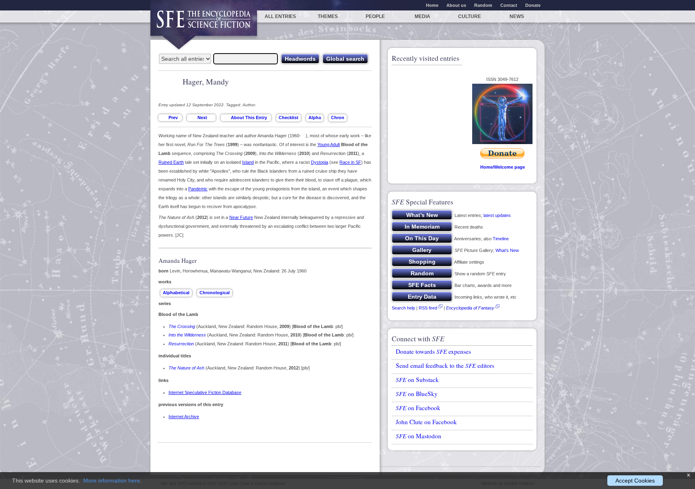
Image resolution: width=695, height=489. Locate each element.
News (517, 16)
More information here (111, 480)
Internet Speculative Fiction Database (205, 392)
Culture (469, 16)
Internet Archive (184, 416)
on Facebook (418, 408)
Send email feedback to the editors (445, 365)
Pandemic (198, 188)
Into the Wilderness (187, 334)
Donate (533, 5)
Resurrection (181, 343)
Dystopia (319, 162)
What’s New (507, 250)
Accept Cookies (635, 480)
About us (456, 5)
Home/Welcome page (502, 167)
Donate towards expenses (433, 351)
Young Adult (328, 144)
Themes (328, 16)
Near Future (241, 217)
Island (248, 162)
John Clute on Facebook (426, 422)
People (375, 16)
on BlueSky (417, 394)
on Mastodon (418, 436)
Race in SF (350, 162)
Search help (403, 307)
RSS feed (428, 307)
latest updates (497, 215)
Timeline (501, 238)
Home (432, 5)
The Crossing (182, 326)
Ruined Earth (171, 162)
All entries (280, 16)
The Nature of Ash (186, 367)
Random (483, 5)
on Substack (417, 380)
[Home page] (203, 23)
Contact (508, 5)
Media (422, 16)
